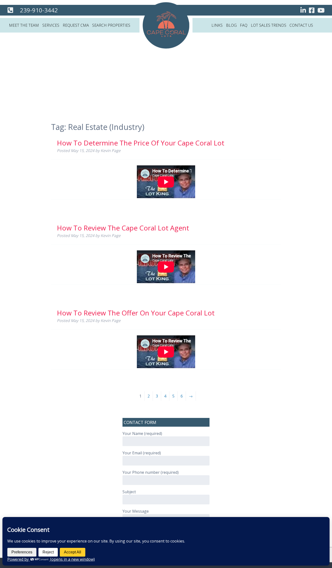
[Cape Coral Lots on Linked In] (303, 11)
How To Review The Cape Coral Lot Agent (123, 227)
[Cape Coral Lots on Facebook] (311, 11)
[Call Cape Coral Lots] (10, 11)
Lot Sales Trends (268, 25)
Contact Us (301, 25)
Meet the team (24, 25)
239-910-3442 (39, 10)
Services (50, 25)
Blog (231, 25)
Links (217, 25)
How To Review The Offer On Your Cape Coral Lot (136, 312)
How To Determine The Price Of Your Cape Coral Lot (140, 142)
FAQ (243, 25)
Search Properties (111, 25)
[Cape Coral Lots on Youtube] (320, 11)
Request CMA (76, 25)
